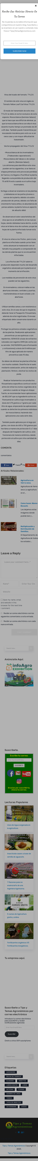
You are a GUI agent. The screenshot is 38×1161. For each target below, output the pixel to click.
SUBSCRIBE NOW (19, 51)
